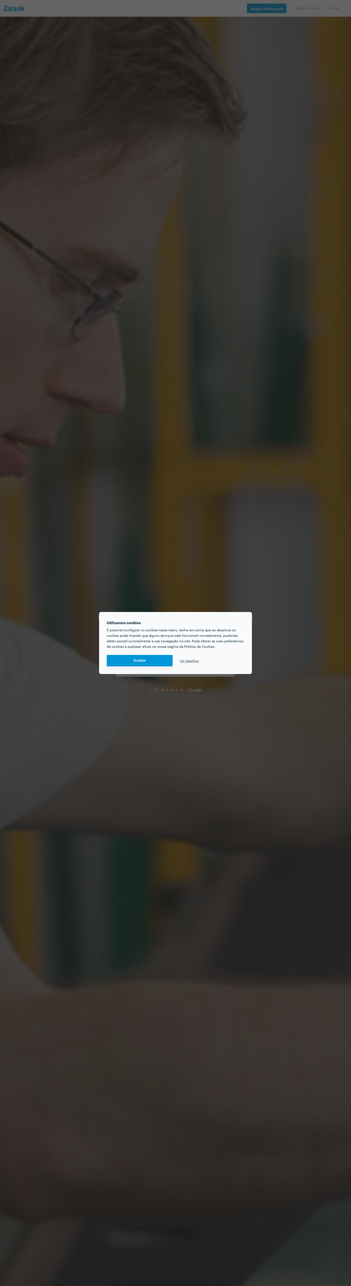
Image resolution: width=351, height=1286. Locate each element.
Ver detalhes (189, 660)
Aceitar (139, 660)
